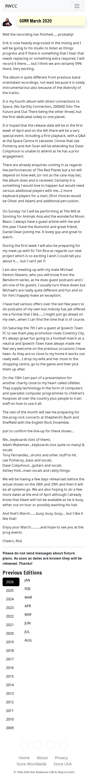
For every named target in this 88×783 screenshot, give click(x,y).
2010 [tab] (10, 719)
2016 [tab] (10, 667)
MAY (28, 614)
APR (28, 606)
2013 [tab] (10, 693)
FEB (27, 588)
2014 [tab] (10, 685)
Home (24, 757)
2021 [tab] (10, 624)
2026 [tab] (10, 582)
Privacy (61, 757)
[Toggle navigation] (77, 6)
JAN (27, 580)
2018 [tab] (10, 650)
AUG (28, 640)
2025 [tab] (10, 590)
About (42, 757)
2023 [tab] (10, 607)
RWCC (11, 6)
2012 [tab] (10, 702)
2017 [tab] (10, 659)
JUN (28, 623)
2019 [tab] (10, 642)
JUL (27, 631)
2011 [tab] (10, 710)
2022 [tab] (10, 616)
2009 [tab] (10, 727)
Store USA (63, 763)
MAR (28, 597)
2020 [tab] (10, 633)
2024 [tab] (10, 599)
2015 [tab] (10, 676)
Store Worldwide (31, 763)
